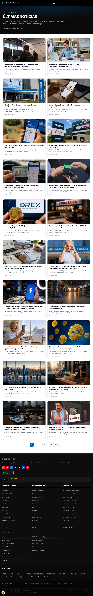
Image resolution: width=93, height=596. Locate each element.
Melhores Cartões (68, 527)
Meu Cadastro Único (38, 543)
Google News (8, 473)
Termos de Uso (6, 550)
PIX (33, 507)
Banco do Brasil (36, 517)
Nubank (34, 510)
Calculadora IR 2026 (68, 510)
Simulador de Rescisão (69, 494)
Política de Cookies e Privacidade (33, 583)
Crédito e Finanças (37, 490)
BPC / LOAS (5, 507)
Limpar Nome (36, 504)
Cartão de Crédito (37, 497)
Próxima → (58, 445)
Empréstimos (36, 494)
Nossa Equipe (6, 540)
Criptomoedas (24, 577)
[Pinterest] (27, 467)
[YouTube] (7, 467)
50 (51, 445)
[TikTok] (19, 467)
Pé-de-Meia (5, 510)
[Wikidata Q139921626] (24, 590)
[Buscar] (89, 2)
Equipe (12, 583)
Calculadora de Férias (69, 507)
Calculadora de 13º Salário (70, 500)
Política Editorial (6, 547)
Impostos (4, 527)
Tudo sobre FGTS (7, 494)
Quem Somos (5, 583)
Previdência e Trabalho (8, 520)
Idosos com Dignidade (38, 550)
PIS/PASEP (83, 573)
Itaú (33, 524)
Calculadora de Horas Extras (71, 504)
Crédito (29, 573)
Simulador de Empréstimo (70, 514)
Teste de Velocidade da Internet (10, 586)
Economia (14, 577)
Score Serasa (36, 500)
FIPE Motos (66, 524)
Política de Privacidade (8, 543)
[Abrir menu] (53, 2)
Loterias (34, 527)
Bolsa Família (5, 497)
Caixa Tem (5, 504)
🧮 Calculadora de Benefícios (71, 490)
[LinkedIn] (23, 467)
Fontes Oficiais (6, 553)
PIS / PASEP (5, 514)
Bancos (5, 573)
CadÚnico (4, 500)
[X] (15, 467)
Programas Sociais (7, 517)
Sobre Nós (5, 537)
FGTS (17, 573)
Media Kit (4, 560)
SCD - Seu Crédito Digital (39, 537)
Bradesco (35, 520)
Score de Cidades (37, 540)
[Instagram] (3, 467)
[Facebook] (11, 467)
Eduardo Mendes (87, 590)
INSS (11, 573)
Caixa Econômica (37, 514)
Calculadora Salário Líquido (70, 497)
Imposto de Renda (7, 524)
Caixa (39, 577)
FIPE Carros (66, 520)
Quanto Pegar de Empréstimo (71, 517)
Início (5, 12)
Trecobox (35, 547)
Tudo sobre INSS (6, 490)
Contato (4, 557)
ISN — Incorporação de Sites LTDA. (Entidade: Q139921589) (24, 592)
